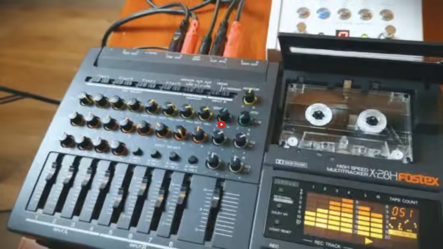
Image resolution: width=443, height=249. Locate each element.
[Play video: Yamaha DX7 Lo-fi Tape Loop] (221, 124)
